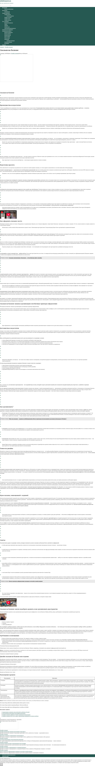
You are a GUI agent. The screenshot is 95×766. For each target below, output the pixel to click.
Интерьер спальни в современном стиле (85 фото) (12, 735)
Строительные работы (6, 31)
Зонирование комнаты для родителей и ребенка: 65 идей (15, 712)
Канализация (7, 11)
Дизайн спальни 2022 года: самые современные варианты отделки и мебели (20, 716)
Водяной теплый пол (8, 22)
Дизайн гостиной (7, 17)
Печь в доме (7, 38)
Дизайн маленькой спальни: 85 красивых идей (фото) (13, 731)
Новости (4, 44)
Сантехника (6, 39)
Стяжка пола (7, 26)
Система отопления (11, 40)
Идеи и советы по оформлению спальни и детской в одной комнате (16, 751)
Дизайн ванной (7, 14)
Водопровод (4, 10)
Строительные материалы (7, 29)
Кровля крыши (7, 35)
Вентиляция (4, 7)
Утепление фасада (8, 42)
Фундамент (6, 43)
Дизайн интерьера (6, 13)
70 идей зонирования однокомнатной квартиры (11, 739)
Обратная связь (5, 756)
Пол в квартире (5, 21)
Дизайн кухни (7, 18)
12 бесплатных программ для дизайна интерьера (13, 713)
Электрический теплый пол (10, 28)
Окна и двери (7, 36)
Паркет (5, 24)
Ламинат (6, 25)
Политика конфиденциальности (8, 755)
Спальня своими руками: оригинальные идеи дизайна (13, 743)
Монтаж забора (7, 33)
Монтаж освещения (8, 32)
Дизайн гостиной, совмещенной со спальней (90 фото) (13, 747)
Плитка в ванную (10, 15)
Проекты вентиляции (8, 9)
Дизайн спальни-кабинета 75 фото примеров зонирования (16, 714)
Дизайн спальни (7, 20)
